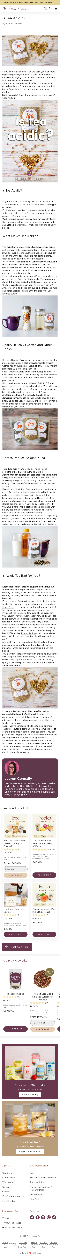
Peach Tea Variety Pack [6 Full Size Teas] (44, 910)
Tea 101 (5, 1218)
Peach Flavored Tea (34, 1245)
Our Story (7, 1173)
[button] (56, 8)
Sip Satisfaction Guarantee (43, 1178)
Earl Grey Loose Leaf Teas (23, 1245)
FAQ (32, 1173)
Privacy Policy (12, 1245)
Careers (6, 1187)
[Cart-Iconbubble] (50, 8)
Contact (6, 1192)
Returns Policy (37, 1182)
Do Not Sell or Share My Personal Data (42, 1188)
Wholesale (7, 1182)
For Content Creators (13, 1196)
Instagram (23, 792)
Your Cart (34, 1199)
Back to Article (20, 947)
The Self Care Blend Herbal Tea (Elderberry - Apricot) (43, 997)
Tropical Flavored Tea (43, 1245)
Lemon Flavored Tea (53, 1245)
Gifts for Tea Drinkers (13, 1228)
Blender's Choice (15, 994)
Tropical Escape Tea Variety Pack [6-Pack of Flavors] (43, 844)
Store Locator (9, 1178)
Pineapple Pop (28, 634)
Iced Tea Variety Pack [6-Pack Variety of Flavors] (14, 844)
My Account (36, 1195)
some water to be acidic (31, 516)
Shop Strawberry (30, 1095)
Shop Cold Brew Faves (30, 1152)
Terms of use (5, 1245)
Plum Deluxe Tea (33, 1236)
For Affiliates (8, 1201)
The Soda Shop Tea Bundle (13, 910)
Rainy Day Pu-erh (17, 660)
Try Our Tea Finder (11, 1223)
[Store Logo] (15, 9)
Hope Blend (8, 607)
